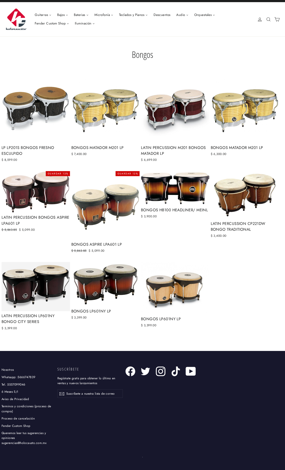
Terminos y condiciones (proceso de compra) (26, 408)
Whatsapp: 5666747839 (18, 377)
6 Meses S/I (10, 391)
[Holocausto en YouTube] (191, 371)
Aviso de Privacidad (15, 399)
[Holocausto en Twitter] (145, 371)
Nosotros (8, 369)
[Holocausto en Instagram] (161, 371)
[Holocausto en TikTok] (176, 371)
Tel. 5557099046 (13, 384)
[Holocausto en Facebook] (130, 371)
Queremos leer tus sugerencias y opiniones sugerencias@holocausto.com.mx (24, 438)
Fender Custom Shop (16, 426)
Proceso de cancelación (18, 418)
